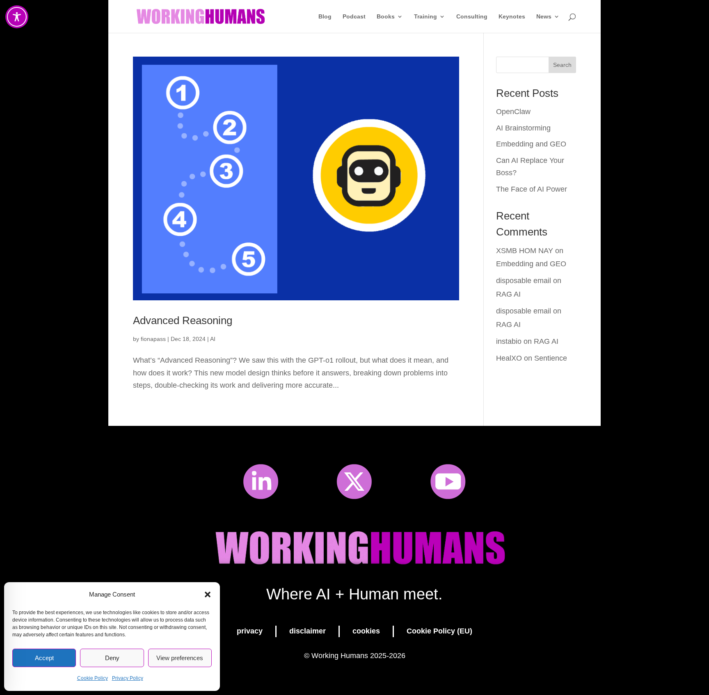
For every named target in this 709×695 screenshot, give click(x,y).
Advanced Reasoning (182, 320)
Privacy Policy (127, 678)
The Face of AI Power (531, 189)
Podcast (354, 17)
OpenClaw (513, 111)
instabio (508, 341)
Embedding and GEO (531, 144)
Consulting (471, 17)
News (543, 17)
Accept (44, 657)
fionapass (153, 339)
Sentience (550, 358)
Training (425, 17)
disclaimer (307, 631)
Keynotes (512, 17)
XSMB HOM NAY (524, 251)
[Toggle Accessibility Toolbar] (16, 16)
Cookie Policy (92, 678)
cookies (366, 631)
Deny (112, 657)
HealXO (509, 358)
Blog (325, 17)
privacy (250, 631)
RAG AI (508, 294)
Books (386, 17)
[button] (208, 594)
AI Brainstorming (523, 128)
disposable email (523, 281)
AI (212, 339)
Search (562, 65)
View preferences (179, 657)
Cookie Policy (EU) (439, 631)
